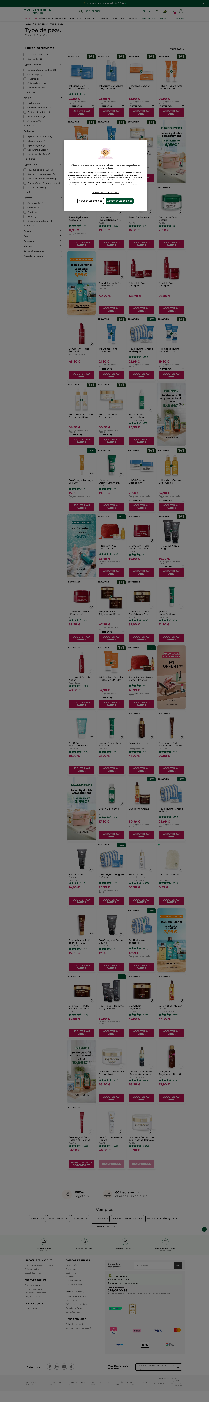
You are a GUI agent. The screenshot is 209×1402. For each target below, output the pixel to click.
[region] (105, 175)
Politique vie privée (129, 185)
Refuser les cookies (90, 201)
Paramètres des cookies (105, 193)
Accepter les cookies (119, 201)
